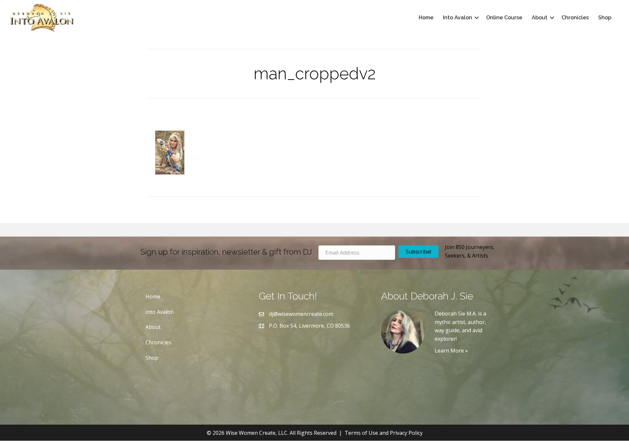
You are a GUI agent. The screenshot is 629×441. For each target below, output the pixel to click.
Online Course (504, 17)
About (539, 17)
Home (426, 17)
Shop (604, 17)
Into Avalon (457, 17)
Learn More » (451, 350)
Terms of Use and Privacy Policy (384, 432)
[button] (476, 17)
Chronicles (575, 17)
